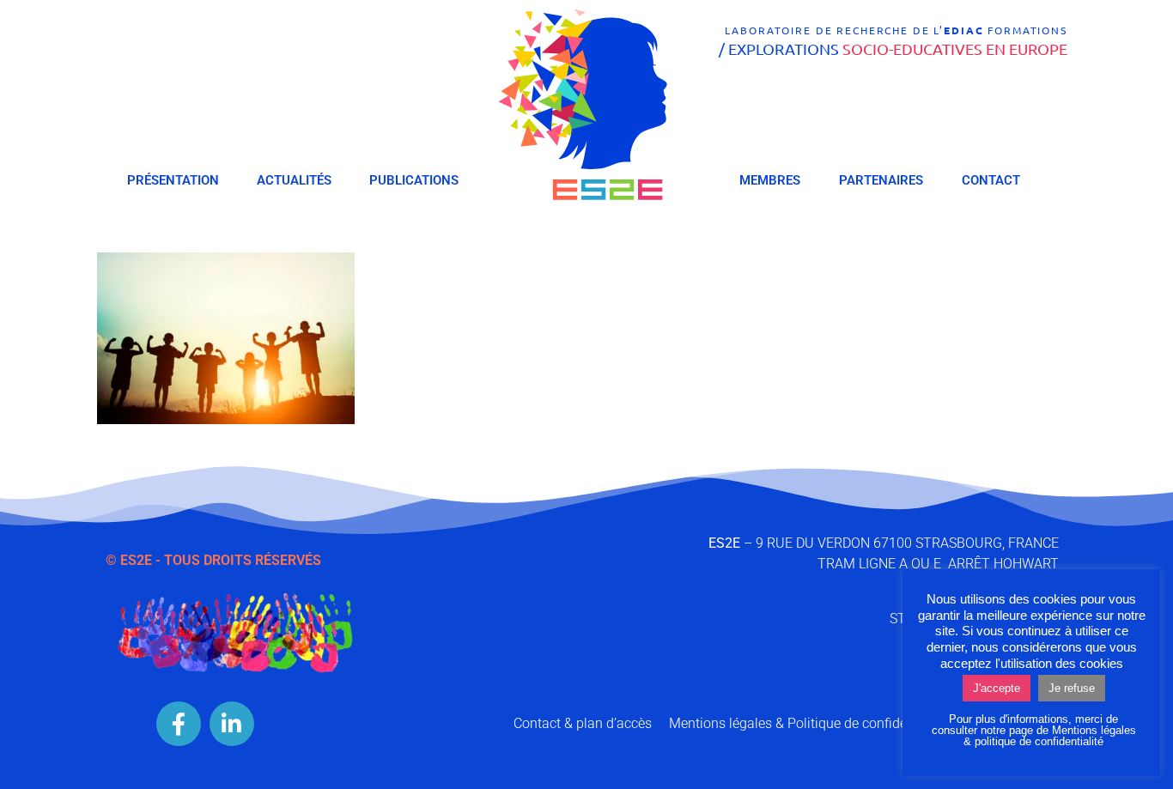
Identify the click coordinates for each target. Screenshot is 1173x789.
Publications (414, 180)
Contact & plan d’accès (583, 723)
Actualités (294, 180)
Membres (769, 180)
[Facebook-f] (178, 723)
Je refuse (1071, 688)
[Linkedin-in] (232, 723)
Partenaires (881, 180)
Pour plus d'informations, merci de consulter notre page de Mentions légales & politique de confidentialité (1034, 730)
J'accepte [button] (996, 688)
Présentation (173, 180)
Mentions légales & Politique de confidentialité (808, 723)
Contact (991, 180)
